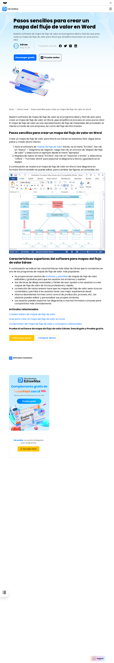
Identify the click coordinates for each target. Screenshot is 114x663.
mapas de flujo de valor (49, 146)
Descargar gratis (25, 57)
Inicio (11, 109)
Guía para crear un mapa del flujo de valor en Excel (37, 319)
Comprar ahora (47, 338)
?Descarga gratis (21, 338)
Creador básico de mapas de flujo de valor (32, 314)
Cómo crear (23, 109)
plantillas (63, 276)
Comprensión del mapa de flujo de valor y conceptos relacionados (45, 323)
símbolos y (51, 276)
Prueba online (52, 57)
